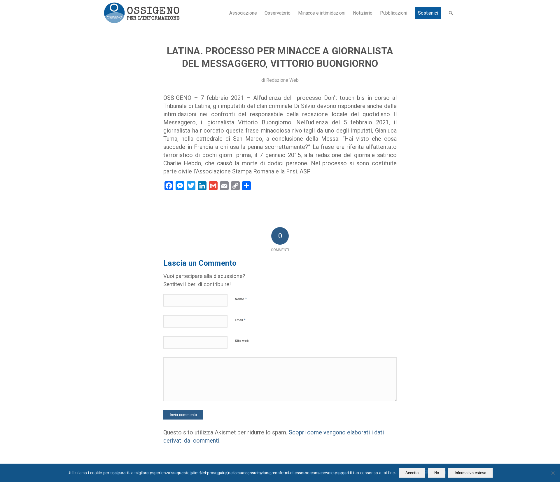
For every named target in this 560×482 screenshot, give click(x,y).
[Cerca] (450, 13)
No (436, 473)
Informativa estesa (470, 473)
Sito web (242, 341)
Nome (241, 299)
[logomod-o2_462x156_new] (142, 13)
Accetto (412, 473)
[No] (553, 473)
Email (240, 320)
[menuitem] (242, 13)
